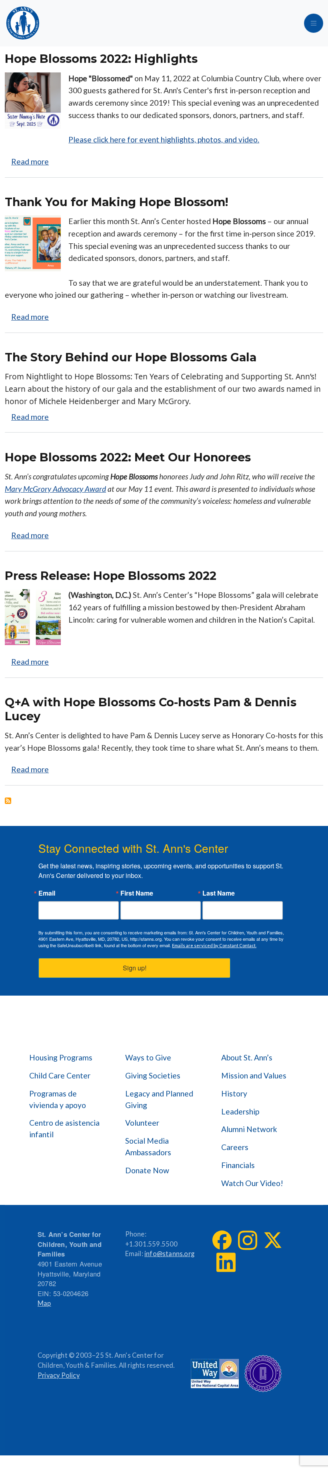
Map (44, 1303)
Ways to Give (148, 1057)
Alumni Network (249, 1129)
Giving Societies (152, 1075)
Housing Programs (60, 1057)
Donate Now (147, 1170)
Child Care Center (59, 1075)
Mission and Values (253, 1075)
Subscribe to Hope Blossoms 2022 (8, 801)
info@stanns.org (169, 1254)
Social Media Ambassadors (148, 1146)
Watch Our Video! (252, 1183)
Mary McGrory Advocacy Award (55, 488)
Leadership (240, 1111)
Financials (238, 1165)
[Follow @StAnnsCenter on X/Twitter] (272, 1240)
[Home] (23, 23)
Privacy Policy (59, 1375)
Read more (30, 161)
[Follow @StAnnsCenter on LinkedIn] (226, 1262)
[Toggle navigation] (313, 23)
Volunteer (142, 1122)
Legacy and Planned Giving (159, 1099)
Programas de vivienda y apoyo (57, 1099)
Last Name (218, 893)
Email (46, 893)
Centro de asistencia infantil (64, 1128)
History (234, 1093)
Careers (234, 1147)
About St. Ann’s (246, 1057)
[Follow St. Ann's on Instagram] (247, 1240)
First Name (136, 893)
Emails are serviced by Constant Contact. (214, 945)
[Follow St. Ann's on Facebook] (222, 1240)
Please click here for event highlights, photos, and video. (163, 139)
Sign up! (134, 967)
